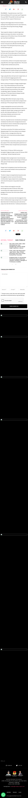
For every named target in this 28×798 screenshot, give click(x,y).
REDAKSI (15, 792)
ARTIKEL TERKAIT (7, 240)
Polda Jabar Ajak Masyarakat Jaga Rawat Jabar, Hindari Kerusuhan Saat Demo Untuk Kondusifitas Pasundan (17, 253)
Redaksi (5, 5)
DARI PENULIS (20, 240)
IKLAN (20, 792)
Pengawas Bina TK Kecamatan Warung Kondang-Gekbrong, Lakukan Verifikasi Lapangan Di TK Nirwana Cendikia (18, 259)
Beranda (9, 792)
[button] (26, 2)
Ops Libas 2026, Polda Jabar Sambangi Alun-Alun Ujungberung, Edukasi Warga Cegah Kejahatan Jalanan (17, 246)
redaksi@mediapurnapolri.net (17, 786)
